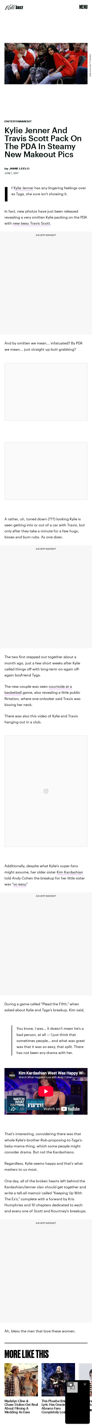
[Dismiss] (84, 1384)
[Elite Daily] (14, 7)
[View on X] (46, 391)
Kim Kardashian (70, 872)
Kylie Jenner (23, 188)
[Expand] (70, 1384)
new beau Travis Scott (31, 223)
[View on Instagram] (46, 791)
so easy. (19, 884)
